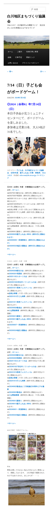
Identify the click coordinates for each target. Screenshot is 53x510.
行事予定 (18, 57)
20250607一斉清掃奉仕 (18, 324)
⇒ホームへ (11, 254)
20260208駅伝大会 (16, 270)
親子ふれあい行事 (26, 173)
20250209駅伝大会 (16, 355)
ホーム (10, 51)
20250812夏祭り (15, 316)
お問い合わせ (13, 63)
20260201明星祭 (15, 273)
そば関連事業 (14, 310)
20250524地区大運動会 (18, 330)
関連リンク (30, 57)
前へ (10, 71)
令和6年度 (14, 173)
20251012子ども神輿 (17, 296)
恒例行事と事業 (32, 51)
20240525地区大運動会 (18, 415)
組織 (9, 57)
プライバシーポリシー (30, 63)
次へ (43, 71)
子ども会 (20, 170)
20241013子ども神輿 (17, 380)
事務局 (37, 173)
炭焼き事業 (13, 293)
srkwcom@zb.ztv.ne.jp (28, 175)
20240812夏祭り (15, 400)
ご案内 (19, 51)
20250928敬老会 (15, 307)
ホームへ (15, 190)
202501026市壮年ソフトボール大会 (22, 282)
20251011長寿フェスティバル (20, 287)
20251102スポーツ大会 (18, 276)
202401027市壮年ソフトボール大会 (22, 366)
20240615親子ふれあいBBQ (20, 403)
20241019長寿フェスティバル (20, 372)
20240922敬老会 (15, 392)
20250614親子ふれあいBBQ (20, 319)
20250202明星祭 (15, 358)
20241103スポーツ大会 (18, 360)
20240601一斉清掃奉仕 (18, 409)
